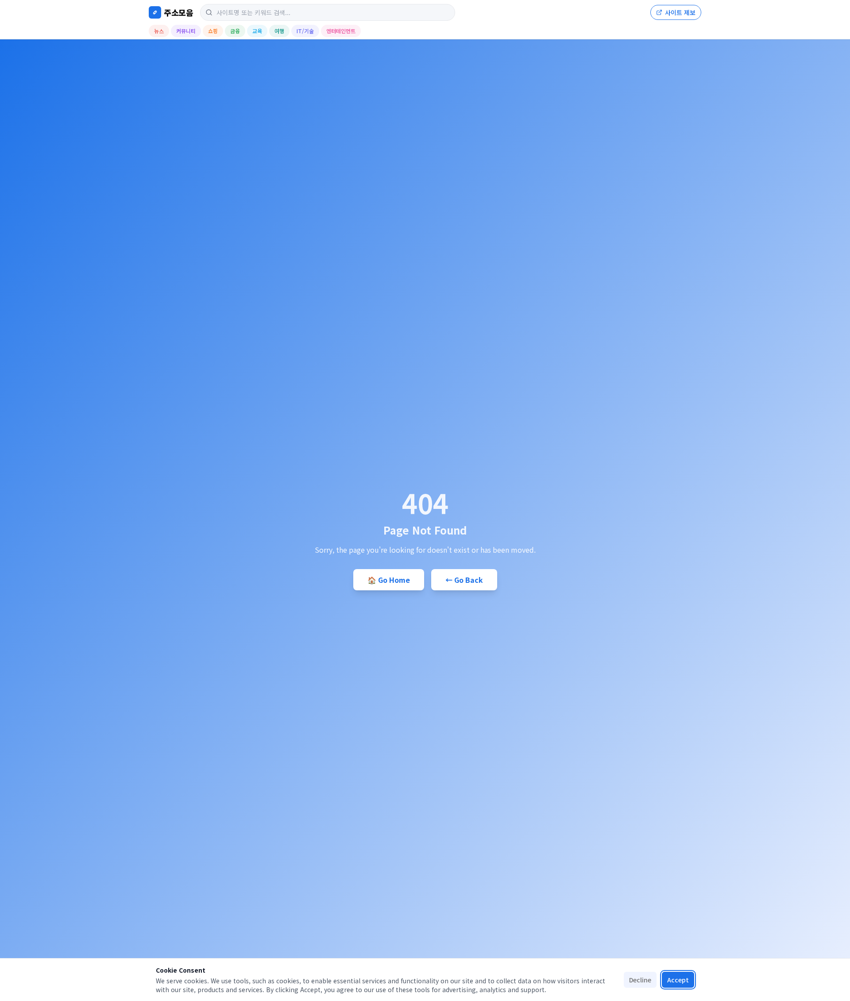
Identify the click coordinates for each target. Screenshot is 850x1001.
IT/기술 (305, 31)
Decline (640, 979)
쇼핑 (213, 31)
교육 (257, 31)
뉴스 (159, 31)
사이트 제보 (680, 12)
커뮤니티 (186, 31)
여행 (279, 31)
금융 (235, 31)
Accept (678, 979)
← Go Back (464, 579)
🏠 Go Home (388, 579)
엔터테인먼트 (340, 31)
